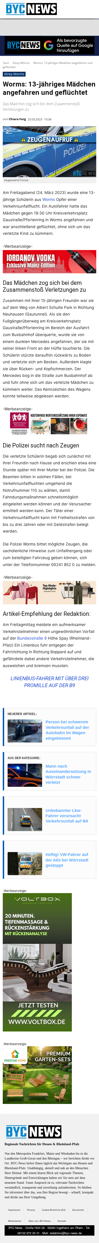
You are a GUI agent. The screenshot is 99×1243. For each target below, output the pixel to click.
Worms (48, 199)
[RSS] (30, 27)
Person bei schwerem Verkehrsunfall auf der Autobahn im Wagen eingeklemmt (67, 730)
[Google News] (74, 27)
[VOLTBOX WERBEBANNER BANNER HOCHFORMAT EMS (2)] (37, 1030)
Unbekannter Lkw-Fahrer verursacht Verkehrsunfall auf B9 (67, 816)
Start (6, 63)
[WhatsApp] (52, 27)
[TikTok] (42, 27)
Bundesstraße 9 (32, 638)
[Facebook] (9, 27)
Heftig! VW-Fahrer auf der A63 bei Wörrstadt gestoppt (67, 860)
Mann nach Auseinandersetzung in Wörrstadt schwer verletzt (68, 774)
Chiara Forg (17, 119)
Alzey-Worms (21, 63)
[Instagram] (20, 27)
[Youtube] (63, 27)
